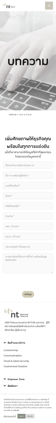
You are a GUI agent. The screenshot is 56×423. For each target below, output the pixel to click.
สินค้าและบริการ (16, 342)
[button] (28, 342)
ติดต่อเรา (13, 386)
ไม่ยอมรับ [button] (30, 416)
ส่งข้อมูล (28, 294)
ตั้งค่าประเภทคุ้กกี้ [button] (10, 416)
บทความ (13, 114)
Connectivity (11, 350)
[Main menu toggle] (49, 6)
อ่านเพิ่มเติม (15, 410)
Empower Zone (16, 379)
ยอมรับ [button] (21, 416)
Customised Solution (15, 366)
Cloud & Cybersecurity (16, 361)
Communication (13, 355)
